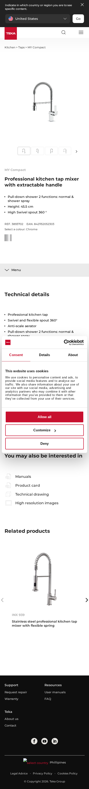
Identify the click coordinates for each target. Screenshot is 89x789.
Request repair (16, 692)
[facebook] (34, 741)
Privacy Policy (42, 773)
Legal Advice (19, 773)
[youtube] (44, 741)
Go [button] (78, 19)
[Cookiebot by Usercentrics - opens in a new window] (64, 342)
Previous (2, 600)
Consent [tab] (16, 355)
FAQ (47, 699)
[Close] (82, 5)
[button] (37, 18)
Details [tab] (44, 355)
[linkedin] (54, 741)
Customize (41, 430)
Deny (44, 443)
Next (76, 151)
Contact (10, 725)
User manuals (55, 692)
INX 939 (18, 615)
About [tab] (73, 355)
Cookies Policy (68, 773)
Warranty (11, 699)
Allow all (44, 417)
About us (11, 719)
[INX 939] (45, 579)
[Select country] (72, 32)
